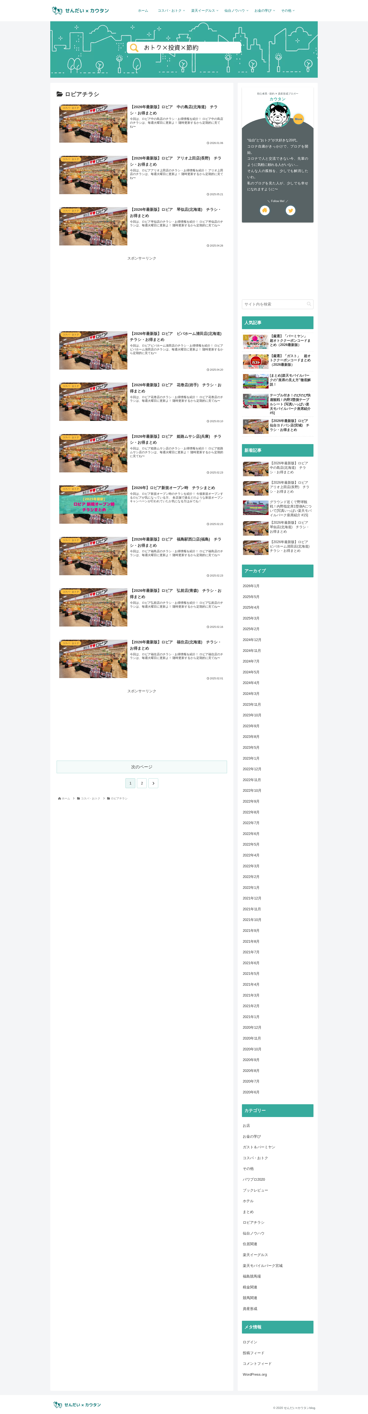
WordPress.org (255, 1374)
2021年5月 (251, 974)
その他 (248, 1169)
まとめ (248, 1212)
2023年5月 (251, 748)
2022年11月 (252, 780)
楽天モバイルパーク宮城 (263, 1266)
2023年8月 (251, 737)
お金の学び (252, 1136)
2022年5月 (251, 844)
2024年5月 (251, 672)
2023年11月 (252, 705)
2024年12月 (252, 640)
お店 (246, 1126)
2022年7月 (251, 823)
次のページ (141, 766)
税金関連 (250, 1287)
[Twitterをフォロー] (290, 210)
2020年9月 (251, 1060)
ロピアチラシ (253, 1222)
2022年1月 (251, 888)
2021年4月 (251, 984)
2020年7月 (251, 1081)
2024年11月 (252, 651)
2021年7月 (251, 952)
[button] (309, 304)
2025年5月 (251, 597)
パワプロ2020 (254, 1179)
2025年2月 (251, 629)
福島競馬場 (252, 1276)
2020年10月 (252, 1049)
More (298, 119)
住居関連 (250, 1244)
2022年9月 (251, 801)
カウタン (278, 99)
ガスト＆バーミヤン (259, 1147)
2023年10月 (252, 715)
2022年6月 (251, 834)
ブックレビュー (255, 1190)
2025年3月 (251, 618)
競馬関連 (250, 1298)
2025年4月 (251, 607)
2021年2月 (251, 1006)
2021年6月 (251, 963)
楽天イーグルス (255, 1255)
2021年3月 (251, 995)
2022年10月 (252, 791)
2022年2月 (251, 877)
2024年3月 (251, 694)
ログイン (250, 1342)
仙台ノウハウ (253, 1233)
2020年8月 (251, 1071)
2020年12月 (252, 1027)
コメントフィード (257, 1364)
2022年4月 (251, 855)
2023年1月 (251, 758)
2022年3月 (251, 866)
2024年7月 (251, 661)
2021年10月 (252, 920)
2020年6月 (251, 1092)
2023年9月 (251, 726)
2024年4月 (251, 683)
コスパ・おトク (255, 1158)
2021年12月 (252, 898)
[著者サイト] (265, 210)
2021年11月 (252, 909)
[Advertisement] (142, 291)
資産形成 (250, 1309)
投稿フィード (253, 1353)
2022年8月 (251, 812)
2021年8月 (251, 941)
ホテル (248, 1201)
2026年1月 (251, 586)
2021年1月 (251, 1017)
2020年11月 (252, 1038)
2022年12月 (252, 769)
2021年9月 (251, 931)
